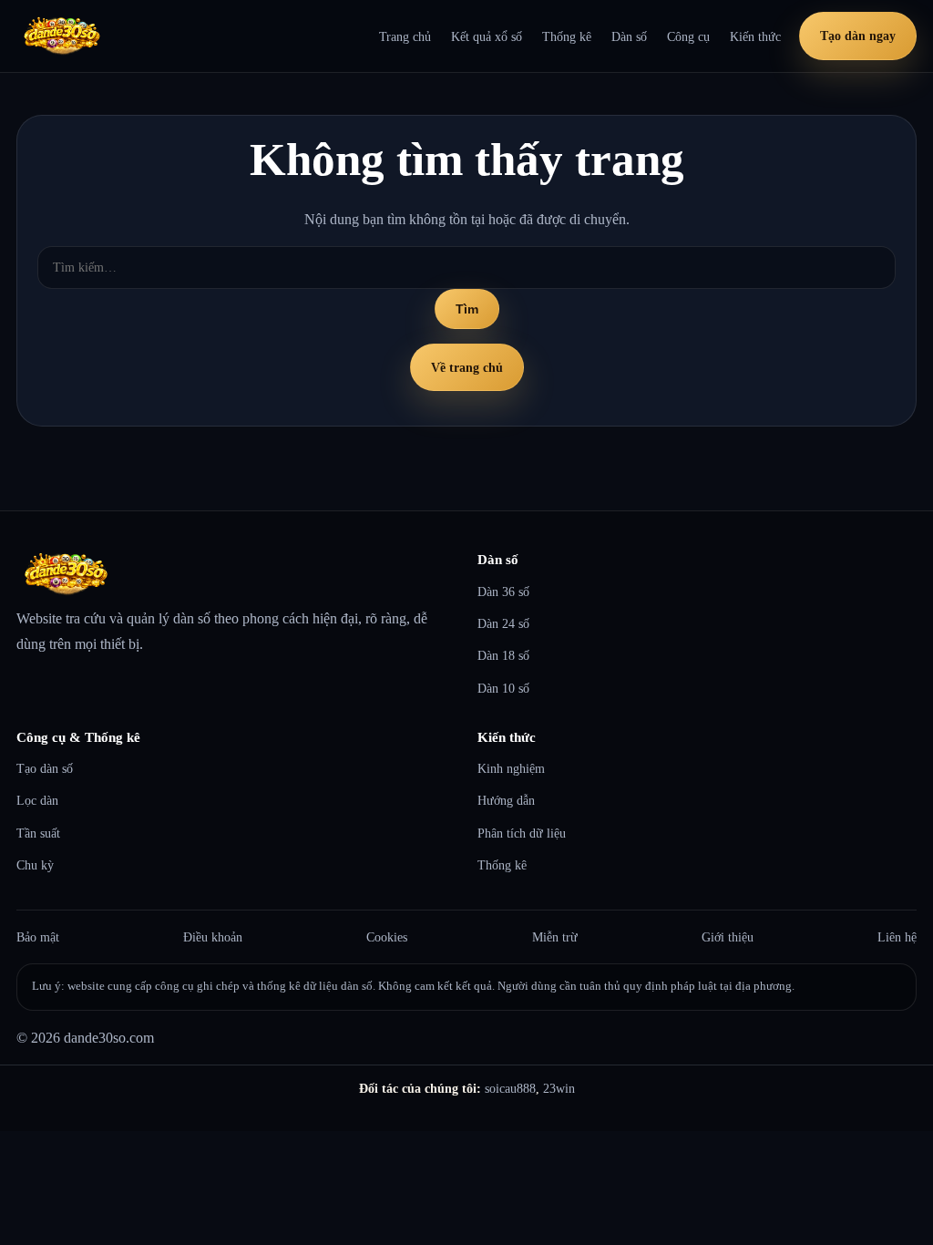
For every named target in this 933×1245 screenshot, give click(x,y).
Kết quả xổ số (486, 36)
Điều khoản (212, 937)
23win (559, 1088)
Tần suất (38, 833)
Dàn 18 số (503, 655)
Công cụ (688, 36)
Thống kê (566, 36)
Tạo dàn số (44, 768)
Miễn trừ (555, 937)
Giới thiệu (728, 937)
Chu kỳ (35, 865)
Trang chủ (405, 36)
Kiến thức (755, 36)
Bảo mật (37, 937)
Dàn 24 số (503, 623)
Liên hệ (897, 937)
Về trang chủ (467, 367)
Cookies (386, 937)
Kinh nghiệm (511, 768)
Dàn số (629, 36)
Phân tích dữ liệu (521, 833)
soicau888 (510, 1088)
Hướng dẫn (506, 800)
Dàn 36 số (503, 591)
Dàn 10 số (503, 688)
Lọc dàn (37, 800)
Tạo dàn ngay (858, 35)
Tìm (467, 309)
